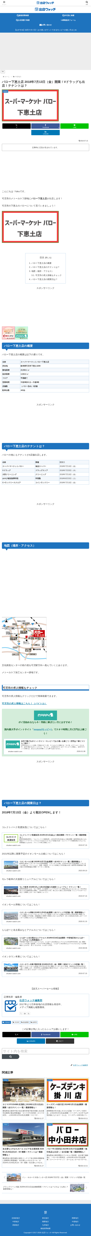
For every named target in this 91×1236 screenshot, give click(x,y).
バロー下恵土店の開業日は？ (44, 279)
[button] (60, 1041)
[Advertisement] (45, 52)
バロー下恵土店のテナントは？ (45, 267)
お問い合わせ (75, 1225)
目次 (42, 257)
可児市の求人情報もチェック (48, 275)
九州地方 (45, 1225)
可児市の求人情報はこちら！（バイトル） (24, 703)
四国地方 (15, 1225)
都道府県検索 (45, 1228)
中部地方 (7, 1022)
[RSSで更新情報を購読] (28, 1013)
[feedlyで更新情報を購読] (24, 1013)
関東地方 (75, 1218)
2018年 (17, 1022)
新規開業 (26, 1022)
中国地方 (75, 1222)
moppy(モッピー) (43, 729)
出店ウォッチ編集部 (30, 1000)
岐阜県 (34, 1022)
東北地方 (45, 1218)
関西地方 (45, 1222)
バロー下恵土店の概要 (41, 263)
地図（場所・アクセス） (42, 271)
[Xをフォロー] (21, 1013)
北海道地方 (16, 1218)
